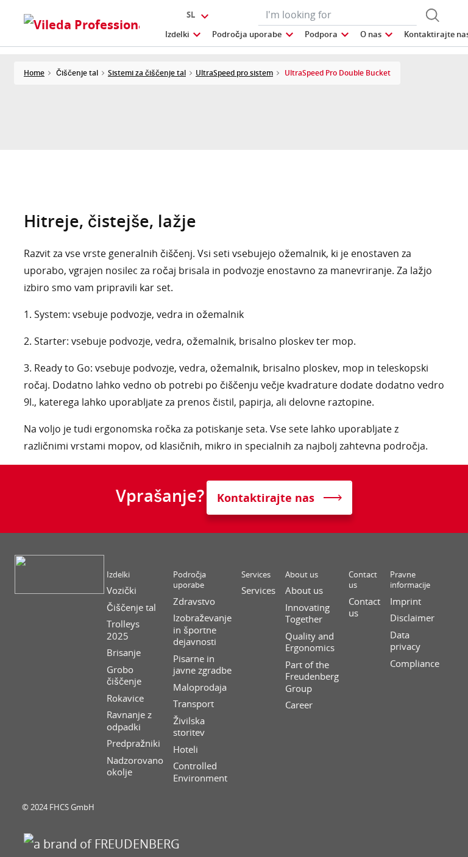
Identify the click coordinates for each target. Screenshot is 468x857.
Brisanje (124, 652)
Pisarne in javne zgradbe (202, 665)
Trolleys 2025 (123, 630)
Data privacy (405, 641)
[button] (183, 34)
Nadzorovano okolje (135, 766)
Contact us (363, 580)
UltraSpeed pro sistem (234, 73)
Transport (193, 704)
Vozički (121, 590)
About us (301, 575)
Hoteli (185, 749)
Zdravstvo (194, 601)
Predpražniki (133, 743)
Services (256, 575)
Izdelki (118, 575)
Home (34, 73)
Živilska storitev (189, 727)
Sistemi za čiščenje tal (147, 73)
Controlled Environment (200, 772)
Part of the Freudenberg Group (312, 676)
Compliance (414, 663)
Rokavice (125, 698)
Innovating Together (307, 614)
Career (299, 705)
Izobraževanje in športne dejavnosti (202, 629)
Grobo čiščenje (124, 676)
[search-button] (433, 15)
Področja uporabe (189, 580)
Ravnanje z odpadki (129, 721)
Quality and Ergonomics (310, 642)
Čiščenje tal (131, 607)
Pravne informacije (410, 580)
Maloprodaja (200, 687)
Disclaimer (412, 618)
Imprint (405, 601)
